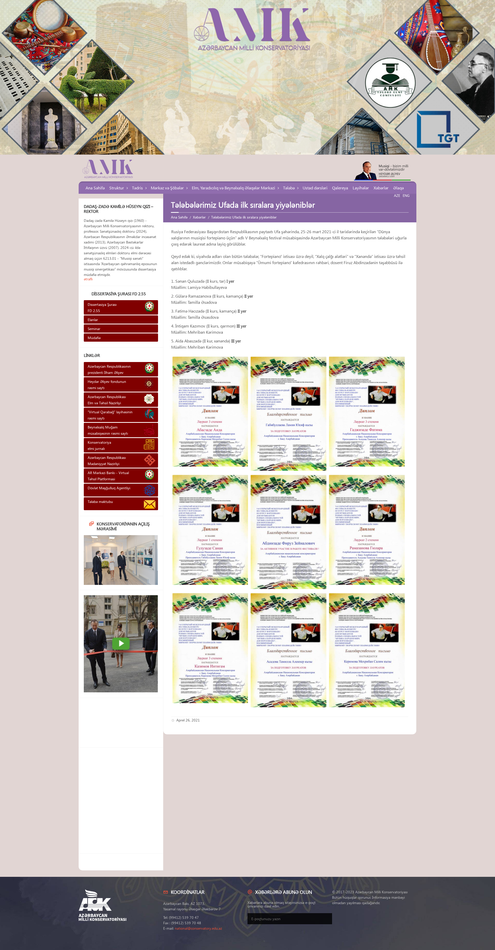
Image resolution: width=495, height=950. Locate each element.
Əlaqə (398, 187)
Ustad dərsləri (315, 187)
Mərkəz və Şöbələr (167, 187)
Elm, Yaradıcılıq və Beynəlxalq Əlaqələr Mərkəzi (233, 187)
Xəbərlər (381, 187)
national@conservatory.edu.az (198, 928)
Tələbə (289, 187)
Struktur (116, 187)
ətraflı (88, 278)
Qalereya (340, 187)
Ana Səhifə (95, 187)
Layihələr (361, 187)
